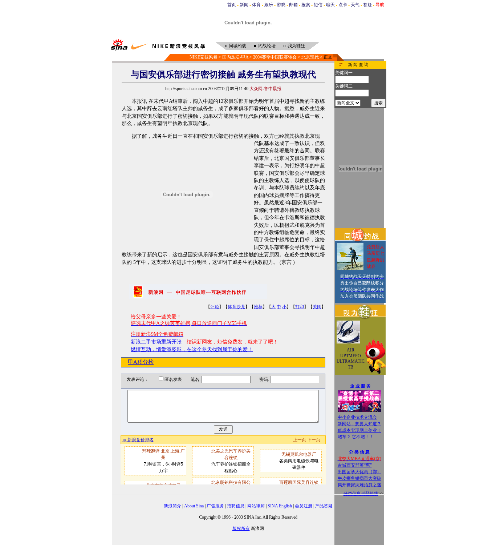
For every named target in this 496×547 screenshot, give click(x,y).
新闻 (244, 4)
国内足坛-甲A (235, 57)
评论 (214, 306)
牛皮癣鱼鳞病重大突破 (359, 478)
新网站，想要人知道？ (359, 423)
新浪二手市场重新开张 (156, 342)
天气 (355, 4)
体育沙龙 (236, 306)
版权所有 (241, 528)
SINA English (280, 505)
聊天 (330, 4)
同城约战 (237, 45)
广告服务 (215, 505)
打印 (299, 306)
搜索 (305, 4)
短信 (318, 4)
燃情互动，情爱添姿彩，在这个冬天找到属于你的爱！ (192, 349)
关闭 (317, 306)
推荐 (258, 306)
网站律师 (256, 505)
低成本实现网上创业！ (359, 430)
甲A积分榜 (141, 362)
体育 (256, 4)
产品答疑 (324, 505)
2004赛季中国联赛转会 (275, 57)
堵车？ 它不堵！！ (356, 436)
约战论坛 (267, 45)
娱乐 (268, 4)
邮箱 (293, 4)
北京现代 (310, 57)
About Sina (194, 505)
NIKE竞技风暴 (203, 57)
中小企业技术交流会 (357, 417)
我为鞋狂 (296, 45)
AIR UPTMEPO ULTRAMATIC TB (351, 358)
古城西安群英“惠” (355, 465)
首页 (231, 4)
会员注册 (303, 505)
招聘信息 (235, 505)
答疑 (367, 4)
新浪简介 (172, 505)
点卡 (342, 4)
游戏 (281, 4)
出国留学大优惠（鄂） (359, 471)
